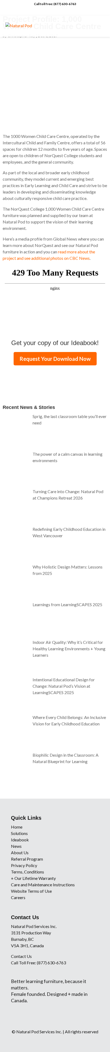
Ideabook (20, 839)
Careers (18, 897)
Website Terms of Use (31, 891)
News (16, 846)
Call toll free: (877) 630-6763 (55, 4)
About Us (20, 852)
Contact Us (21, 956)
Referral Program (27, 858)
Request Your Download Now (55, 358)
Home (16, 826)
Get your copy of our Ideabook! (55, 342)
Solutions (19, 833)
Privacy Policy (24, 865)
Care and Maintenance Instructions (43, 884)
